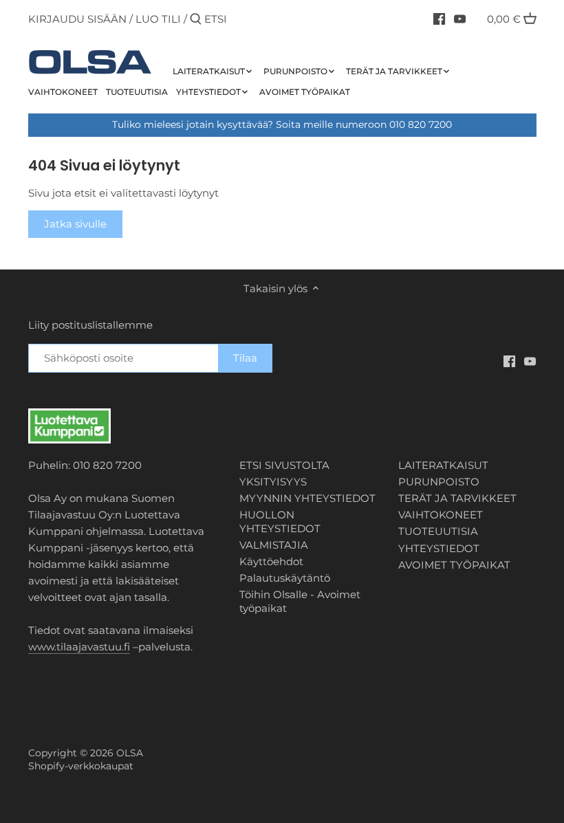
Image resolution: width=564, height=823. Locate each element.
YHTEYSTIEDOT (438, 548)
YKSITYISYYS (273, 481)
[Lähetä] (196, 20)
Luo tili (158, 18)
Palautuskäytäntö (284, 577)
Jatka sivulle (75, 223)
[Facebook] (439, 19)
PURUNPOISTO (438, 481)
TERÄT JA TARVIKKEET (457, 498)
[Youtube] (460, 19)
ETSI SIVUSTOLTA (284, 465)
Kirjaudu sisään (77, 18)
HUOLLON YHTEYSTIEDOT (280, 521)
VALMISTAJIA (273, 544)
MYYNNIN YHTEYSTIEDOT (307, 498)
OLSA (129, 752)
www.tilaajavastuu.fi (79, 646)
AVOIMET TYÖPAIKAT (454, 564)
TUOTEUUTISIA (438, 531)
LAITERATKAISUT (443, 465)
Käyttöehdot (271, 561)
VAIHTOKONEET (440, 514)
